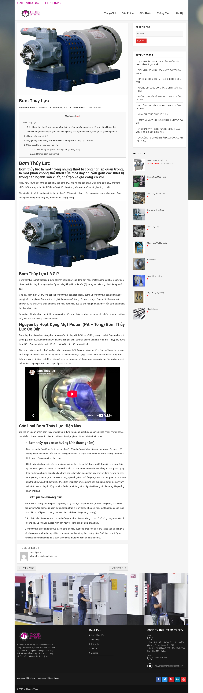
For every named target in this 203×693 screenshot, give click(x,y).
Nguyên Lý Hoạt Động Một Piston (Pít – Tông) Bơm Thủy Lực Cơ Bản (58, 140)
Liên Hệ (179, 13)
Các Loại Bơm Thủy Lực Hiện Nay (41, 145)
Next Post (118, 568)
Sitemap (94, 653)
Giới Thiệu (145, 13)
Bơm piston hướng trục (44, 154)
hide (77, 116)
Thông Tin (163, 13)
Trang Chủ (110, 13)
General (43, 107)
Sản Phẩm (128, 13)
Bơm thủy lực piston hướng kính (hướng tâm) (55, 149)
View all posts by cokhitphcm (43, 556)
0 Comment (95, 107)
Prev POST (27, 568)
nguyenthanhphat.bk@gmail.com (169, 666)
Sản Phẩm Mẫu (97, 635)
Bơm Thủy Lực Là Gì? (36, 136)
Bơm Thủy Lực (28, 122)
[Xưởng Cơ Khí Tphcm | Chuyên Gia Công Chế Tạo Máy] (30, 13)
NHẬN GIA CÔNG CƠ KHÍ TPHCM (153, 114)
